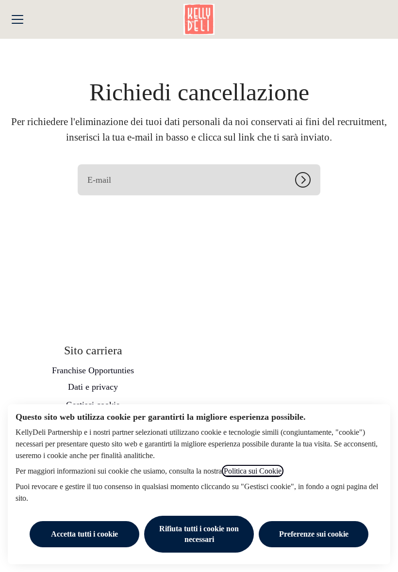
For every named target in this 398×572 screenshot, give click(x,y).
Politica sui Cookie (253, 471)
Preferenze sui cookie (313, 534)
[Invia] (307, 179)
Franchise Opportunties (93, 370)
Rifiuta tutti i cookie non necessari (199, 533)
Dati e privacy (93, 387)
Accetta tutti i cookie (84, 534)
